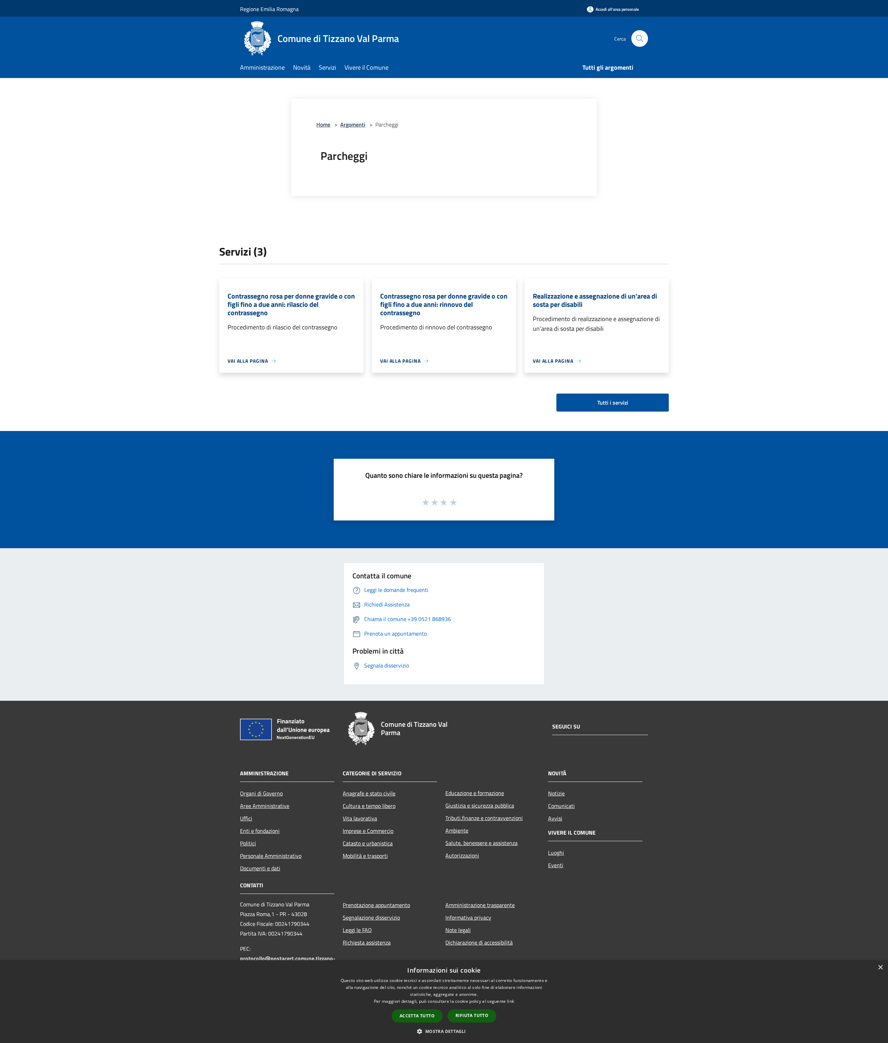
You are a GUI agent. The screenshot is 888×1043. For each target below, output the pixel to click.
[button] (444, 1031)
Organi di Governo (261, 793)
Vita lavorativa (360, 818)
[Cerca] (639, 38)
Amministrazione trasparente (480, 905)
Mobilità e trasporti (365, 856)
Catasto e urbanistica (368, 843)
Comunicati (561, 806)
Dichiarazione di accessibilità (479, 942)
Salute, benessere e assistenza (481, 843)
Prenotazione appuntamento (376, 905)
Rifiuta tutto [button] (471, 1015)
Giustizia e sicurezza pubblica (479, 805)
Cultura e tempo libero (369, 806)
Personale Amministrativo (270, 856)
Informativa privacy (468, 917)
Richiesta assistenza (367, 942)
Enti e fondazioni (260, 831)
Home (323, 124)
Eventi (555, 865)
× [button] (880, 967)
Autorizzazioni (462, 855)
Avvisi (555, 818)
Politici (248, 843)
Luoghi (556, 852)
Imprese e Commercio (368, 831)
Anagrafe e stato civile (369, 793)
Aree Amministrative (264, 806)
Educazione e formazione (474, 793)
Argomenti (352, 124)
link (510, 1001)
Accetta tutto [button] (417, 1016)
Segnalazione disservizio (371, 917)
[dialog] (444, 1001)
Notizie (556, 793)
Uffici (246, 818)
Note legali (458, 930)
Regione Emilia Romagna (269, 9)
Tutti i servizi (612, 402)
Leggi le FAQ (357, 930)
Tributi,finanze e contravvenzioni (484, 818)
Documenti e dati (260, 868)
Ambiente (456, 830)
